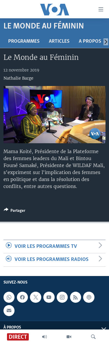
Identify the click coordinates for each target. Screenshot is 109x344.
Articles (59, 41)
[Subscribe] (9, 310)
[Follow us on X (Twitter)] (35, 297)
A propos (90, 41)
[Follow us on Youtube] (48, 297)
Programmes (24, 41)
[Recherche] (93, 336)
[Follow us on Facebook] (22, 297)
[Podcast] (88, 297)
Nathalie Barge (18, 78)
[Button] (14, 211)
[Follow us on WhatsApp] (9, 297)
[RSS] (75, 297)
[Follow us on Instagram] (62, 297)
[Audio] (44, 336)
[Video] (69, 336)
